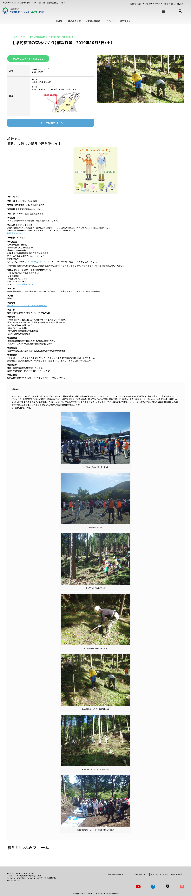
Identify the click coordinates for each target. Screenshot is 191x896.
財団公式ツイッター (16, 233)
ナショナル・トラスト (152, 3)
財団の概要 (135, 3)
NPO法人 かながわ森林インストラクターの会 (27, 305)
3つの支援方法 (93, 20)
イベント (110, 20)
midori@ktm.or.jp (24, 284)
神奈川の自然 (74, 20)
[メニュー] (163, 11)
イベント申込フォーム (36, 261)
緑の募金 (168, 3)
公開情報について (141, 874)
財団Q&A (179, 3)
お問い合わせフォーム (159, 874)
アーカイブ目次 (176, 874)
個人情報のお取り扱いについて (120, 874)
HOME (59, 20)
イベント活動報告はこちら (51, 123)
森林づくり (125, 20)
